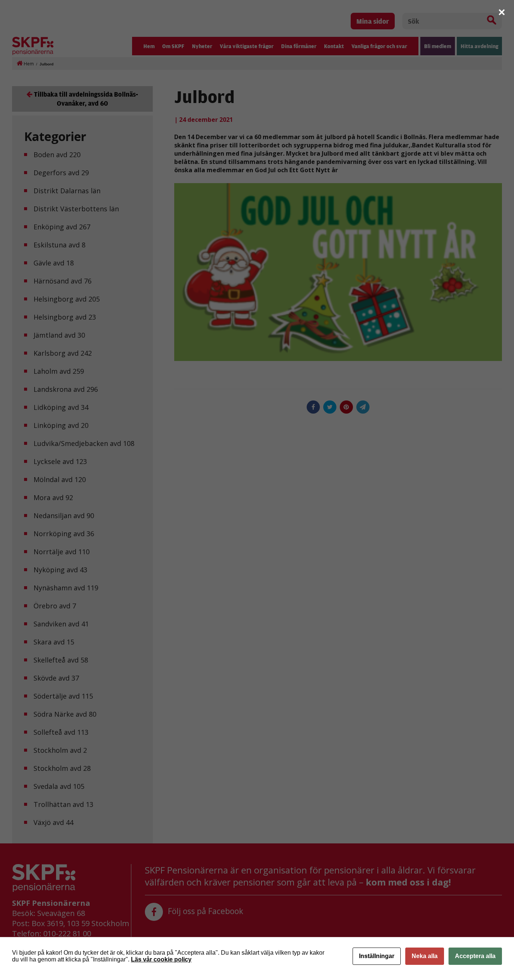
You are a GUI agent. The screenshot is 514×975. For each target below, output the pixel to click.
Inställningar (376, 956)
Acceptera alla (475, 956)
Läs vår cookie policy (161, 959)
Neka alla (425, 956)
